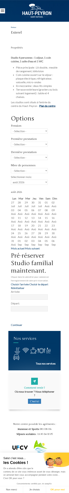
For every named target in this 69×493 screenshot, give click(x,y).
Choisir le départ (38, 284)
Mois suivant (32, 248)
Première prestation (24, 139)
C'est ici (34, 401)
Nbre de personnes (23, 165)
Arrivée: (15, 291)
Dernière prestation (24, 152)
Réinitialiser (17, 288)
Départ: (15, 303)
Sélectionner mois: (21, 176)
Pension (16, 125)
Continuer (16, 324)
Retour (13, 27)
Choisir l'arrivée (20, 284)
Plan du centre (47, 105)
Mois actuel (17, 248)
